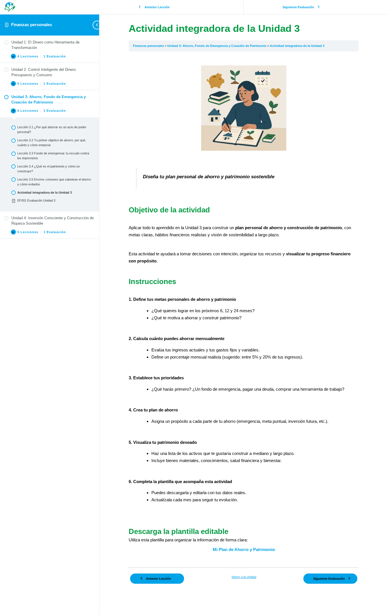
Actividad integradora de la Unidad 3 (297, 45)
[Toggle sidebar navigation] (90, 25)
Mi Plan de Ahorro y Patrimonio (244, 549)
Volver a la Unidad (243, 577)
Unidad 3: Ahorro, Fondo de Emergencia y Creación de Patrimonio (217, 45)
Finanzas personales (31, 24)
